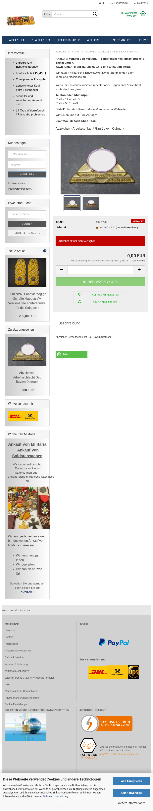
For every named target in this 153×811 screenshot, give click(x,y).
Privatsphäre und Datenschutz (22, 697)
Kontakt (9, 637)
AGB (7, 684)
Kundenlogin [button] (120, 3)
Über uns (10, 630)
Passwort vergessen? (20, 188)
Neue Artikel (123, 40)
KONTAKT (27, 591)
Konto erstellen (16, 183)
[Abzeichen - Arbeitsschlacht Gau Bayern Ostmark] (100, 164)
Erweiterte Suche (27, 233)
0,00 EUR (27, 390)
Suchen (27, 224)
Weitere (93, 40)
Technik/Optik (69, 40)
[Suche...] (94, 14)
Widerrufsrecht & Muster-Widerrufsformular (29, 677)
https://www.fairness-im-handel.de (119, 754)
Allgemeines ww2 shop (18, 650)
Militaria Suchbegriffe (17, 670)
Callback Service (14, 657)
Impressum (11, 643)
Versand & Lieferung (16, 664)
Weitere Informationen (131, 803)
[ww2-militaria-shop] (20, 21)
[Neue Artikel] (44, 251)
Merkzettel (142, 3)
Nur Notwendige (131, 792)
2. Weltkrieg (41, 40)
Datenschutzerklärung (55, 796)
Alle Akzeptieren (131, 781)
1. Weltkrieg (15, 40)
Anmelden (27, 174)
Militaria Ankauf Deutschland (21, 691)
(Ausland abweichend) (127, 227)
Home (143, 40)
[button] (102, 3)
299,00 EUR (27, 316)
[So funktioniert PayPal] (114, 642)
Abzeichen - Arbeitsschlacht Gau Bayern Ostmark (27, 377)
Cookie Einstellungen (16, 704)
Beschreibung (69, 323)
